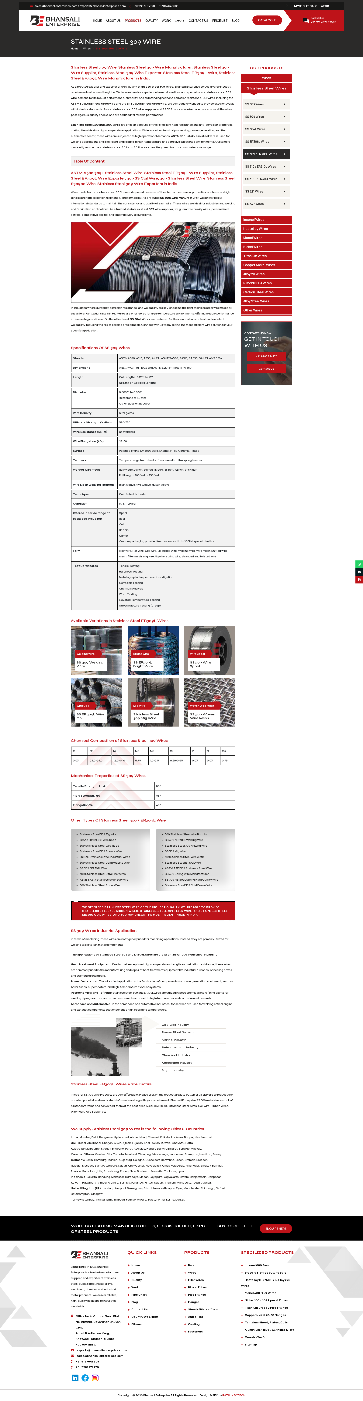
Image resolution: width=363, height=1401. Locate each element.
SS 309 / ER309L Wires (261, 154)
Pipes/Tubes (197, 1287)
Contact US (266, 369)
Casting (194, 1324)
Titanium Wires (255, 256)
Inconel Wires (253, 219)
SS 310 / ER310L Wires (260, 166)
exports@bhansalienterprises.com (103, 6)
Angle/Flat (195, 1317)
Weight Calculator (313, 6)
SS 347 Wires (254, 204)
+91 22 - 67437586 (324, 22)
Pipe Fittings (197, 1295)
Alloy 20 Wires (254, 274)
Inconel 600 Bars (257, 1265)
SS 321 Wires (254, 191)
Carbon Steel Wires (258, 292)
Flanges (193, 1302)
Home (97, 20)
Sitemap (137, 1324)
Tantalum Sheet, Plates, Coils (266, 1322)
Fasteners (195, 1331)
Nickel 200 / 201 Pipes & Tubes (266, 1300)
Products (133, 20)
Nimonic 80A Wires (257, 283)
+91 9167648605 (167, 6)
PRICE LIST (220, 20)
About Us (113, 20)
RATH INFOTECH (233, 1395)
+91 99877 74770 (144, 6)
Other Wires (252, 310)
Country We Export (144, 1317)
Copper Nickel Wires (259, 265)
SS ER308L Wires (257, 141)
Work (166, 20)
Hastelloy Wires (255, 229)
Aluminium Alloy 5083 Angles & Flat (269, 1330)
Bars (191, 1265)
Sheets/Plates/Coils (203, 1309)
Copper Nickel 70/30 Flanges (265, 1315)
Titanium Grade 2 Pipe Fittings (266, 1308)
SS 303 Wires (254, 104)
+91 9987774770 (87, 1367)
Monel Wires (252, 238)
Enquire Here (275, 1229)
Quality (151, 20)
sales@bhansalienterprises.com (56, 6)
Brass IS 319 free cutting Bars (265, 1273)
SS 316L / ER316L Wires (261, 179)
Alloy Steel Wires (256, 301)
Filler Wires (196, 1280)
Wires (87, 48)
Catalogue (267, 20)
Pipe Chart (139, 1295)
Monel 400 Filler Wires (260, 1293)
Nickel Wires (252, 247)
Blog (236, 20)
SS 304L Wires (255, 129)
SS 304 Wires (254, 117)
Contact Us (198, 20)
